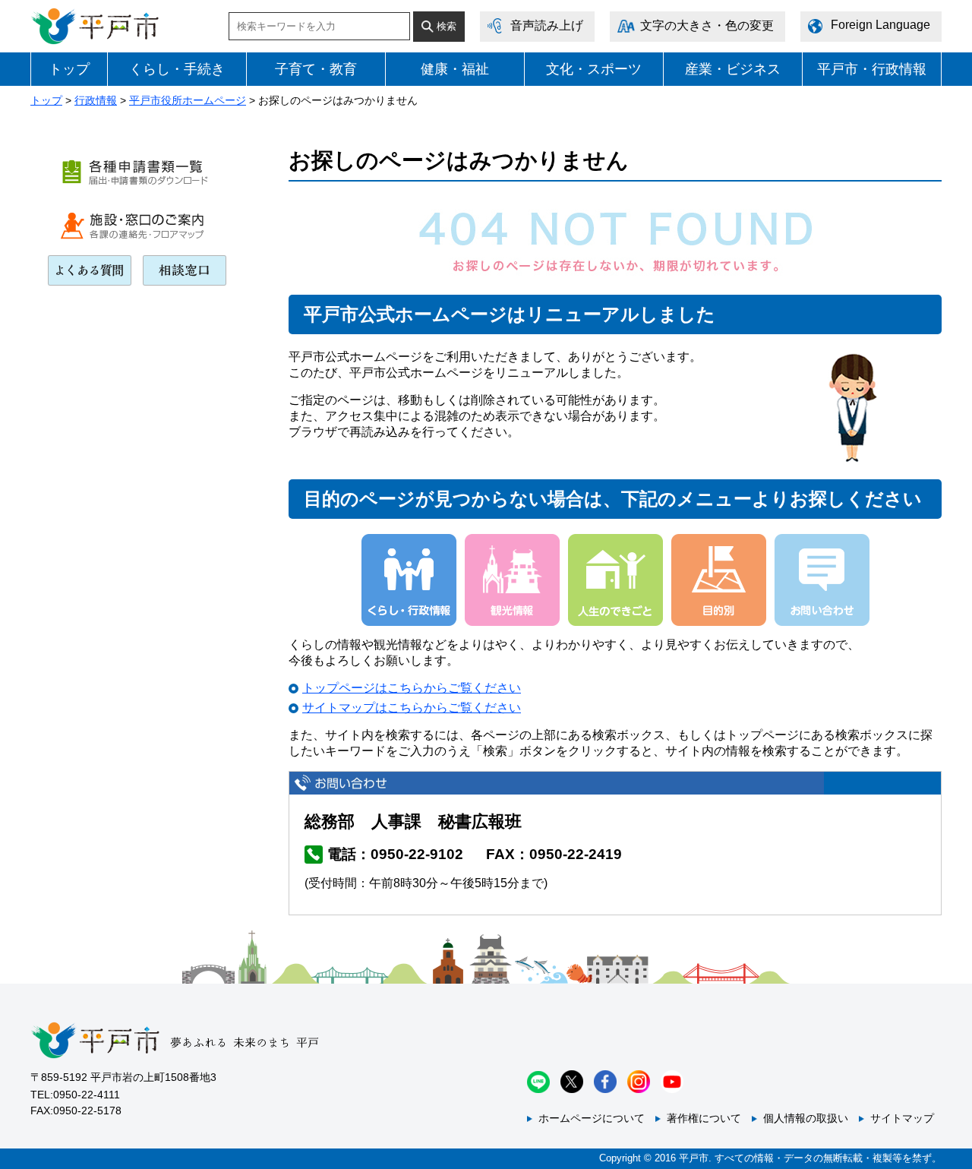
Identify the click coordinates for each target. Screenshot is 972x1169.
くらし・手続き (177, 69)
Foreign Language (880, 24)
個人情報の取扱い (805, 1118)
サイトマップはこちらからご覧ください (411, 707)
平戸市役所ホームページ (187, 100)
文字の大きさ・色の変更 (707, 25)
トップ (69, 69)
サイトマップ (902, 1118)
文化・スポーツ (594, 69)
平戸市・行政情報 (871, 69)
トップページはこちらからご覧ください (411, 687)
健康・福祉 (455, 69)
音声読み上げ (546, 25)
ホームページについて (591, 1118)
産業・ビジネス (733, 69)
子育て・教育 (316, 69)
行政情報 (95, 100)
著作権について (704, 1118)
